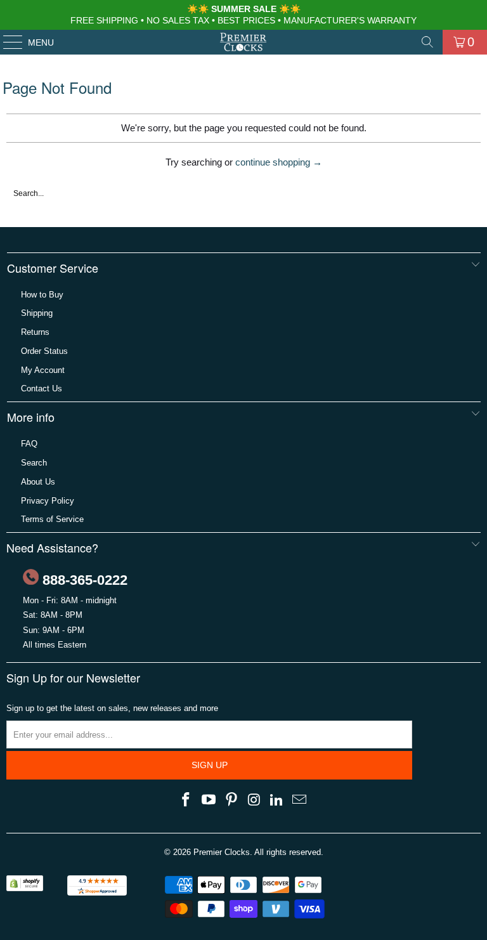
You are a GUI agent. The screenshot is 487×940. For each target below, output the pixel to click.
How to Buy (42, 294)
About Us (38, 481)
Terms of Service (52, 519)
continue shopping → (278, 162)
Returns (35, 332)
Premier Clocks (221, 852)
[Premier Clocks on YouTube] (209, 800)
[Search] (427, 42)
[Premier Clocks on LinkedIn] (277, 800)
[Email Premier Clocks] (299, 800)
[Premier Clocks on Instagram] (254, 800)
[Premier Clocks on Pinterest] (231, 800)
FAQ (29, 443)
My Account (43, 370)
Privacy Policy (47, 501)
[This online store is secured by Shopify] (24, 888)
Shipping (37, 313)
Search (34, 462)
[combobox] (212, 193)
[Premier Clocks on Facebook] (186, 800)
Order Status (44, 351)
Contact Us (41, 388)
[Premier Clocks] (243, 42)
